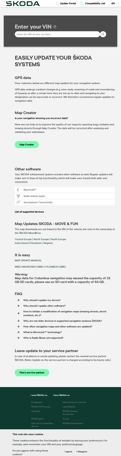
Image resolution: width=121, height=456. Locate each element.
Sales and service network (74, 402)
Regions (48, 243)
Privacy (66, 419)
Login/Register (69, 406)
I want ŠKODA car (39, 395)
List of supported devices (29, 211)
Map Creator (27, 144)
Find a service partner (32, 372)
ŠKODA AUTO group (40, 406)
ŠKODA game (37, 419)
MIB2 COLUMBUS (47, 266)
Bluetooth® (30, 189)
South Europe (58, 239)
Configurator (37, 402)
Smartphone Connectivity (38, 202)
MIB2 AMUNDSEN (25, 266)
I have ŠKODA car (61, 395)
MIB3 (63, 266)
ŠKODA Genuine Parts (73, 423)
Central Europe (23, 239)
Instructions (21, 243)
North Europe (41, 239)
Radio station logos (34, 196)
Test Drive (35, 411)
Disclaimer (36, 243)
